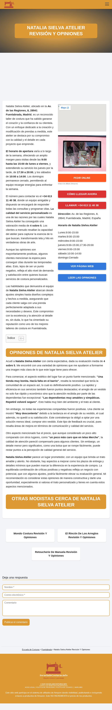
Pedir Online (82, 178)
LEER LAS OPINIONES (82, 277)
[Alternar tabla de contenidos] (19, 338)
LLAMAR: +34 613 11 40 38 (82, 205)
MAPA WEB (78, 687)
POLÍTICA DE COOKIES (64, 687)
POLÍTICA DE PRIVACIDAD (45, 687)
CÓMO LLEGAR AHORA (82, 194)
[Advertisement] (56, 77)
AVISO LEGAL (30, 687)
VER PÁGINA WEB (82, 266)
